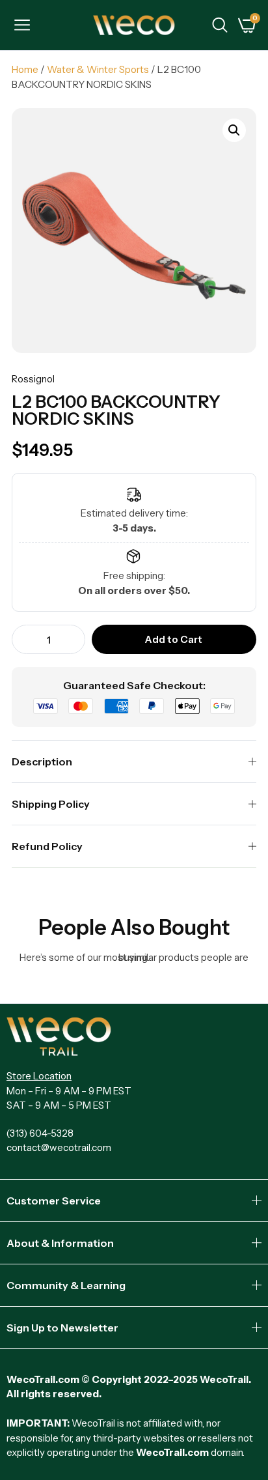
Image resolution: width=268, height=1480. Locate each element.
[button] (234, 130)
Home (25, 69)
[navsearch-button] (220, 26)
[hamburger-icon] (21, 27)
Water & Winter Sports (98, 69)
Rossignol (33, 379)
